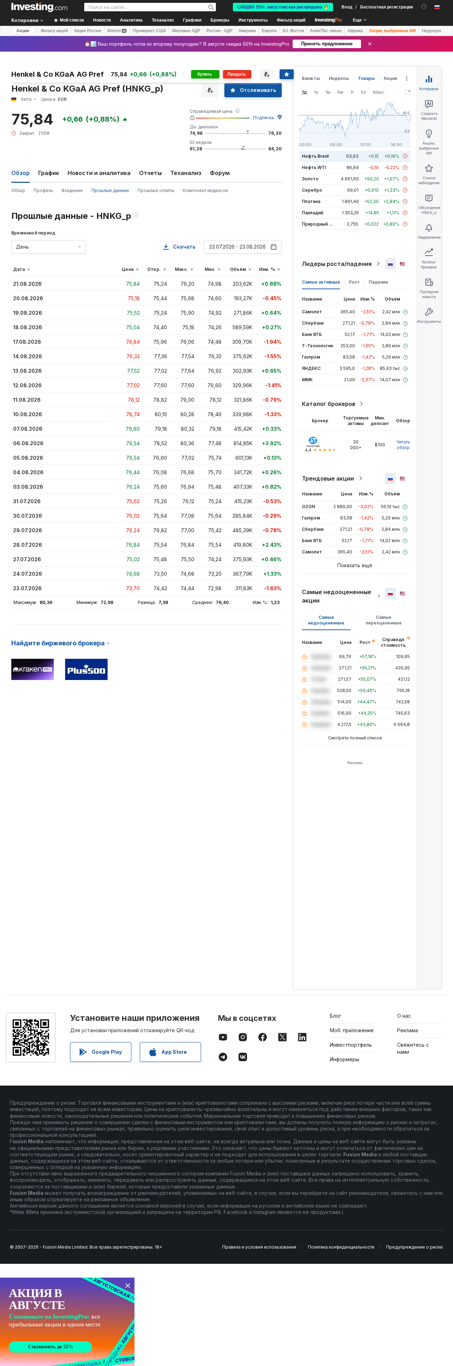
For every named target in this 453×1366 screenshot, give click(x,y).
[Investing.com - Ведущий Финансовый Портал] (39, 7)
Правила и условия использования (259, 1247)
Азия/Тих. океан (326, 30)
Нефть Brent (315, 156)
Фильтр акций (291, 20)
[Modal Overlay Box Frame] (67, 1322)
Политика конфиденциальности (341, 1247)
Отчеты (150, 172)
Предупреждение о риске (414, 1247)
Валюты (311, 78)
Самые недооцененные (326, 620)
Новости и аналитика (99, 172)
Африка (355, 30)
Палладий (312, 212)
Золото (310, 178)
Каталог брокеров (328, 403)
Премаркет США (149, 30)
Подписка (263, 117)
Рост (354, 282)
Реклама (407, 1030)
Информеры (344, 1059)
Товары (366, 78)
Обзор (18, 190)
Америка (247, 30)
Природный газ (319, 224)
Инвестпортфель (351, 1045)
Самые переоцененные (384, 620)
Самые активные (321, 282)
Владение (72, 190)
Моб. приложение (352, 1030)
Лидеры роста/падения (337, 263)
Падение (378, 282)
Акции (22, 30)
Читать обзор (403, 444)
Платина (311, 201)
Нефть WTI (314, 167)
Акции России (87, 30)
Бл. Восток (293, 30)
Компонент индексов (205, 190)
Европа (269, 30)
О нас (404, 1016)
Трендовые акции (328, 478)
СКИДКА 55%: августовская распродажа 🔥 (283, 7)
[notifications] (424, 6)
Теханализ (185, 172)
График (48, 172)
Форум (220, 172)
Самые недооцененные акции (336, 596)
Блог (335, 1016)
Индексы (339, 78)
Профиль (43, 190)
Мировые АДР (186, 30)
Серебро (312, 190)
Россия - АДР (219, 30)
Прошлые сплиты (156, 190)
